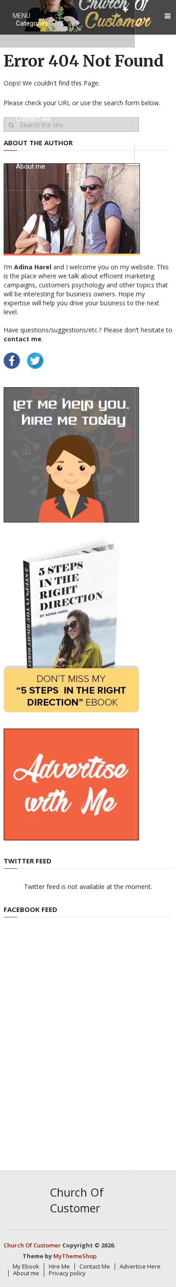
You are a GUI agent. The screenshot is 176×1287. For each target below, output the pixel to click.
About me (30, 166)
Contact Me (33, 119)
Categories (32, 23)
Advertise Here (140, 1266)
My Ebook (30, 71)
